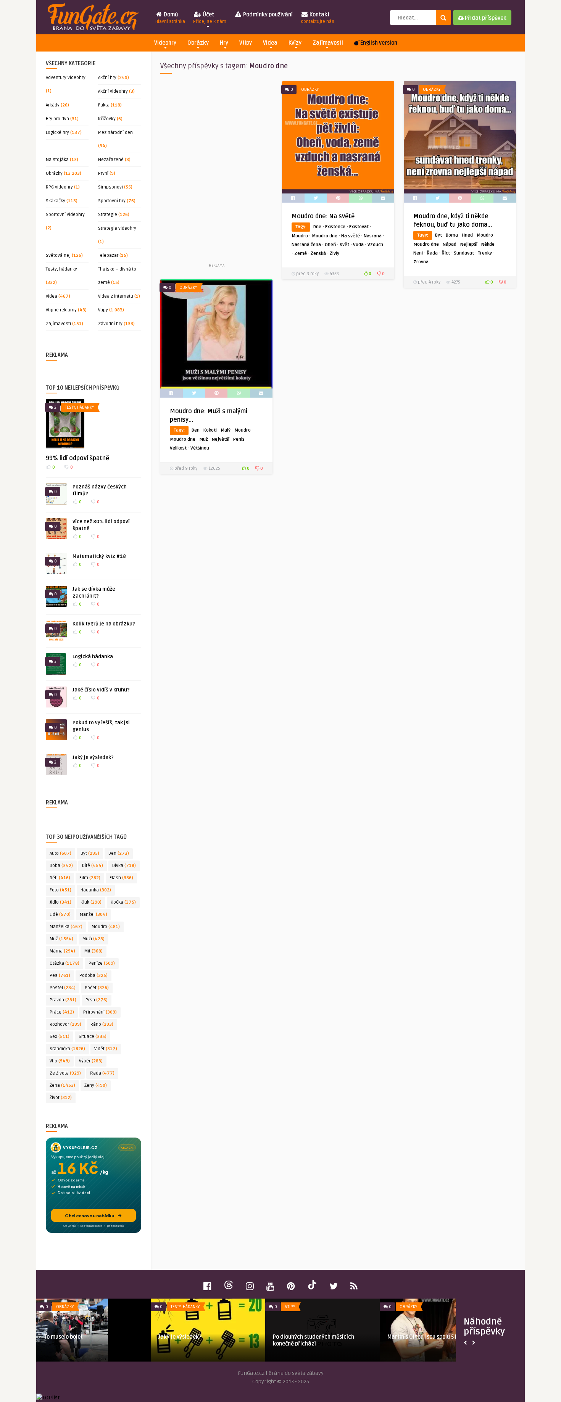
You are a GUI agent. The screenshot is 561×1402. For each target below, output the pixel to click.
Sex (59, 1036)
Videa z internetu (115, 296)
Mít (93, 951)
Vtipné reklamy (61, 310)
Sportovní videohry (65, 215)
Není (418, 253)
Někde (488, 244)
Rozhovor (65, 1024)
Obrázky (198, 43)
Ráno (101, 1024)
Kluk (91, 902)
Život (61, 1098)
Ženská (318, 253)
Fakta (104, 105)
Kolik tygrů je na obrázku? (104, 624)
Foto (60, 890)
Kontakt (317, 17)
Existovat (359, 227)
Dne (317, 227)
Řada (102, 1073)
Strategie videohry (117, 228)
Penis (239, 439)
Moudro (106, 927)
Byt (90, 853)
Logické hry (57, 132)
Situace (92, 1036)
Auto (60, 853)
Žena (62, 1085)
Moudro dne (324, 236)
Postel (63, 988)
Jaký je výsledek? (93, 757)
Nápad (449, 244)
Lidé (60, 914)
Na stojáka (57, 160)
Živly (334, 253)
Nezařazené (111, 160)
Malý (226, 430)
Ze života (65, 1073)
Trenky (485, 253)
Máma (62, 951)
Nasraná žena (306, 245)
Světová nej (58, 255)
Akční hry (107, 78)
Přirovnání (100, 1012)
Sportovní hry (112, 201)
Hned (467, 235)
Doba (61, 866)
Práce (62, 1012)
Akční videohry (113, 91)
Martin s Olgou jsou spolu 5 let (424, 1337)
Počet (97, 988)
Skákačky (55, 201)
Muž (61, 939)
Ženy (95, 1085)
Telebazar (108, 255)
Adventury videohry (65, 78)
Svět (344, 245)
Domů (170, 17)
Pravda (63, 1000)
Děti (60, 878)
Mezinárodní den (115, 132)
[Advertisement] (216, 171)
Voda (358, 245)
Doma (452, 235)
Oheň (330, 245)
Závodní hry (110, 324)
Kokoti (210, 430)
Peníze (102, 963)
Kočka (123, 902)
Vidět (105, 1049)
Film (89, 878)
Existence (335, 227)
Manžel (93, 914)
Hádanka (96, 890)
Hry (224, 43)
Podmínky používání (267, 14)
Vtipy (245, 43)
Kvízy (295, 43)
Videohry (165, 43)
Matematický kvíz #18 (99, 556)
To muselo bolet (63, 1337)
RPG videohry (59, 187)
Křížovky (107, 119)
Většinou (199, 448)
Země (300, 253)
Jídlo (60, 902)
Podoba (93, 975)
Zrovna (421, 262)
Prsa (96, 1000)
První (103, 173)
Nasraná (373, 236)
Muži (93, 939)
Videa (270, 43)
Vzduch (375, 245)
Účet (209, 17)
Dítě (92, 866)
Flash (121, 878)
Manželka (66, 927)
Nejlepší (468, 244)
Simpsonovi (110, 187)
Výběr (91, 1061)
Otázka (64, 963)
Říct (446, 253)
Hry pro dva (57, 119)
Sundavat (464, 253)
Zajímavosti (328, 43)
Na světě (350, 236)
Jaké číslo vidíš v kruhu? (101, 690)
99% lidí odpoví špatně (77, 458)
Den (118, 853)
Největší (220, 439)
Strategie (107, 215)
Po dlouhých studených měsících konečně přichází (313, 1340)
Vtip (60, 1061)
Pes (60, 975)
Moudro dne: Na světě (323, 216)
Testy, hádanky (61, 269)
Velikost (178, 448)
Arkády (53, 105)
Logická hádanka (93, 657)
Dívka (124, 866)
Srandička (67, 1049)
